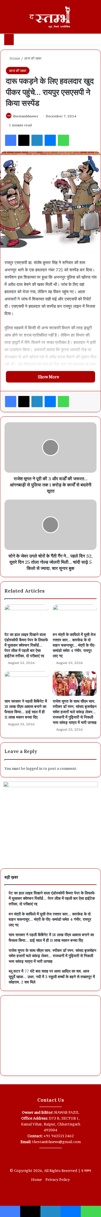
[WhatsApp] (63, 140)
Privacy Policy (57, 1179)
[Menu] (7, 19)
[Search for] (94, 19)
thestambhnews (25, 116)
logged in (34, 768)
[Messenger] (50, 140)
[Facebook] (10, 140)
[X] (23, 140)
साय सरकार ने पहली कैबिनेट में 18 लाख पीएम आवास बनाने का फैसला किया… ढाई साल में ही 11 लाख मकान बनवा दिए (25, 709)
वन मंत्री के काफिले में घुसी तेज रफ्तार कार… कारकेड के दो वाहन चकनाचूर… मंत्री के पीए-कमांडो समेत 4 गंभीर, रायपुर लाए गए (74, 645)
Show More (49, 376)
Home (14, 58)
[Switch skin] (84, 19)
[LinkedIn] (37, 140)
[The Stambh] (50, 17)
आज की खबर (33, 58)
